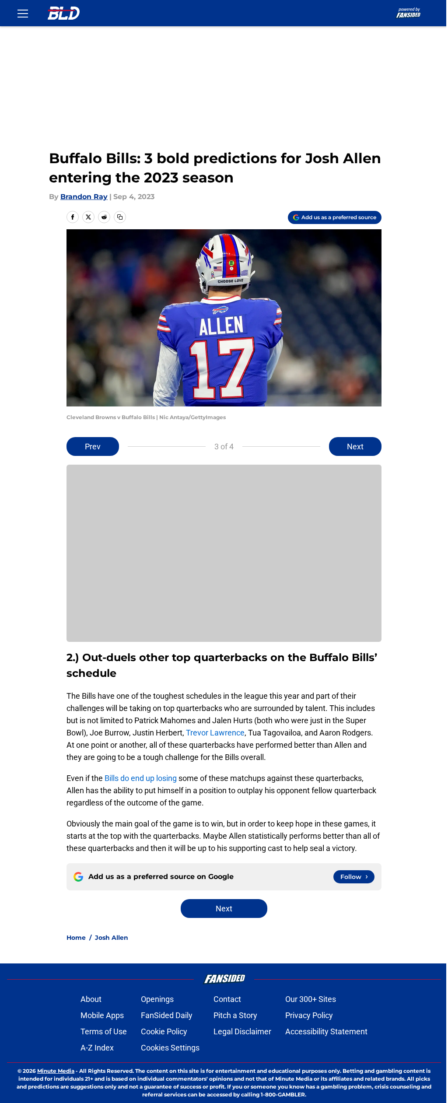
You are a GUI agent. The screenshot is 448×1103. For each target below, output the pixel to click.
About (91, 999)
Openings (157, 999)
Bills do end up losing (141, 778)
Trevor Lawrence (215, 732)
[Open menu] (23, 13)
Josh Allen (111, 938)
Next (355, 446)
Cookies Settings (170, 1047)
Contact (227, 999)
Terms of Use (103, 1031)
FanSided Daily (166, 1015)
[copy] (120, 217)
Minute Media (55, 1071)
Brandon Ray (84, 197)
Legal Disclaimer (242, 1031)
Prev (93, 446)
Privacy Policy (309, 1015)
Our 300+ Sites (310, 999)
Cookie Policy (164, 1031)
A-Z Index (97, 1047)
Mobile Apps (102, 1015)
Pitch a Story (235, 1015)
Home (76, 938)
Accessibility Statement (326, 1031)
